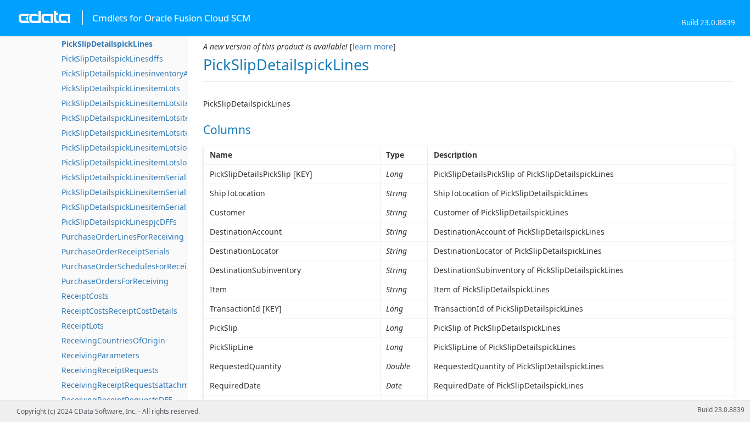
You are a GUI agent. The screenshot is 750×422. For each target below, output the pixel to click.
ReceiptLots (82, 325)
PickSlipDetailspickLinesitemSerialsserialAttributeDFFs (160, 192)
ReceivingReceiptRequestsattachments (133, 385)
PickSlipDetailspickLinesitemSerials (125, 177)
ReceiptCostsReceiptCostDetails (119, 311)
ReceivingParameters (100, 355)
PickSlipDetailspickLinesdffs (112, 58)
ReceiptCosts (85, 296)
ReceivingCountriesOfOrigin (113, 340)
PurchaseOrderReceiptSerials (115, 251)
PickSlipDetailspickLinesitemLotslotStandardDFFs (150, 162)
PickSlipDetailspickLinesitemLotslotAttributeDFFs (150, 147)
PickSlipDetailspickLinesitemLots (120, 88)
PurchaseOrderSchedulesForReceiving (132, 266)
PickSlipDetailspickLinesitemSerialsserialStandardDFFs (161, 207)
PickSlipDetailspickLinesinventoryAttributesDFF (147, 73)
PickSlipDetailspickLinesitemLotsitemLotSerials (146, 103)
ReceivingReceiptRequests (110, 370)
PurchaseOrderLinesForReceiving (122, 236)
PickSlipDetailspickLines (107, 43)
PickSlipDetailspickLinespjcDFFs (119, 221)
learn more (372, 46)
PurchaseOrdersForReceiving (115, 281)
